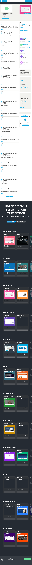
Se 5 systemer (22, 410)
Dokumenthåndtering (8, 396)
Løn (18, 288)
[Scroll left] (1, 241)
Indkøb (18, 504)
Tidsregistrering (7, 288)
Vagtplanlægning (20, 315)
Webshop (19, 369)
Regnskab (19, 234)
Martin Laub (24, 61)
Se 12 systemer (9, 248)
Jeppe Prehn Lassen (25, 44)
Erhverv (2, 559)
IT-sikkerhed (19, 423)
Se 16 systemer (9, 410)
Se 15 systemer (22, 275)
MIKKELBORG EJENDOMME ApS (25, 115)
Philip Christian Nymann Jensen (26, 56)
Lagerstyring (6, 477)
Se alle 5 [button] (21, 33)
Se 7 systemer (22, 329)
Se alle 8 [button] (21, 91)
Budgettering (19, 342)
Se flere (10, 196)
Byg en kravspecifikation (20, 221)
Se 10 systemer (22, 437)
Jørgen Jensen (25, 50)
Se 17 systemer (9, 302)
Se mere (2, 29)
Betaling (5, 234)
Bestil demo (25, 125)
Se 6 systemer (22, 356)
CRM (5, 450)
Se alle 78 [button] (21, 66)
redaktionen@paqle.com (11, 559)
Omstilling (6, 531)
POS (18, 261)
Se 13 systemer (22, 302)
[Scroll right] (31, 241)
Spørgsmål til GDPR (29, 563)
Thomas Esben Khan (25, 38)
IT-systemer (17, 2)
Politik (2, 560)
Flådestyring (19, 477)
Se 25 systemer (9, 545)
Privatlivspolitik (21, 563)
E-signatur (19, 396)
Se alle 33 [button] (21, 107)
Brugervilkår (24, 563)
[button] (25, 41)
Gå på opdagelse (11, 221)
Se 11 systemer (9, 464)
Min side (14, 2)
